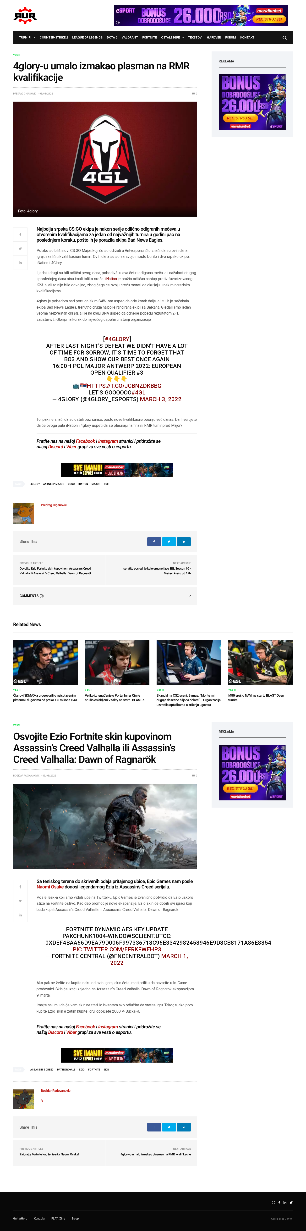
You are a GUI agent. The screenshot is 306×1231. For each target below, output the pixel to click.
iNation (111, 279)
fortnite (94, 1069)
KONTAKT (247, 37)
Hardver (214, 37)
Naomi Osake (50, 887)
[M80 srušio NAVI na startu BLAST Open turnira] (260, 662)
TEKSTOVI (195, 37)
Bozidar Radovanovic (26, 775)
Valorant (130, 37)
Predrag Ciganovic (25, 93)
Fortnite (149, 37)
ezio (82, 1069)
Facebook (85, 441)
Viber (71, 446)
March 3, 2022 (160, 399)
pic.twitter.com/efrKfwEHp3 (117, 949)
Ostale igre (170, 37)
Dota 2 (112, 37)
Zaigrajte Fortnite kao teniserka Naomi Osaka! (49, 1154)
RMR (106, 484)
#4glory (117, 339)
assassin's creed (42, 1069)
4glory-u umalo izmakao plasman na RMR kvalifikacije (155, 1154)
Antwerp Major (53, 484)
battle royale (66, 1069)
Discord (55, 446)
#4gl (138, 392)
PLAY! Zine (58, 1218)
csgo (71, 484)
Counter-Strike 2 (54, 37)
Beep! (75, 1218)
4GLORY (35, 484)
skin (106, 1069)
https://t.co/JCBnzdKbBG (124, 386)
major (96, 484)
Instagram (108, 441)
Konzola (39, 1218)
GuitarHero (20, 1218)
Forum (230, 37)
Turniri (25, 37)
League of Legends (87, 37)
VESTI (16, 55)
